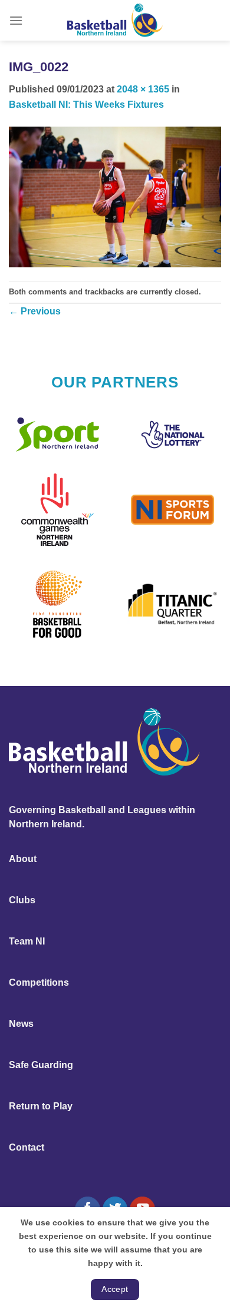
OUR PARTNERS (115, 382)
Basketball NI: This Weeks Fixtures (86, 105)
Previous (35, 311)
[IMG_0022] (115, 196)
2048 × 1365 (143, 89)
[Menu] (16, 20)
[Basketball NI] (115, 20)
